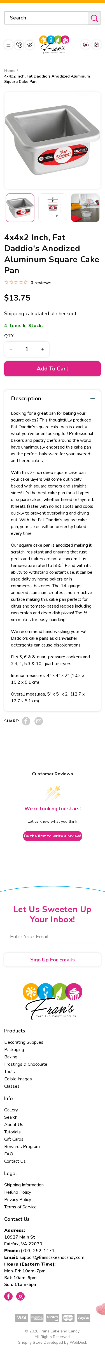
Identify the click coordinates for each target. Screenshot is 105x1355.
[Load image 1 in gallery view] (20, 207)
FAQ (8, 1154)
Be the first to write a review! (52, 836)
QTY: (9, 336)
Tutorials (12, 1132)
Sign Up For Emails (52, 959)
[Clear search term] (82, 18)
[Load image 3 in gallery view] (85, 207)
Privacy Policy (17, 1200)
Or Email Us (29, 45)
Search (10, 1117)
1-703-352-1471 (19, 45)
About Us (13, 1125)
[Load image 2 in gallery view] (52, 207)
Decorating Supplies (23, 1042)
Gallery (11, 1110)
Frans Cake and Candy (59, 1331)
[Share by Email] (38, 724)
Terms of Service (20, 1207)
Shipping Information (24, 1185)
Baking (10, 1057)
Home (9, 70)
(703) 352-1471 (38, 1251)
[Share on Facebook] (26, 724)
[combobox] (52, 18)
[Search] (94, 18)
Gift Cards (14, 1139)
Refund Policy (17, 1192)
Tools (9, 1072)
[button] (8, 44)
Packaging (14, 1050)
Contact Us (15, 1161)
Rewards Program (22, 1147)
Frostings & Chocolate (25, 1064)
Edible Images (18, 1079)
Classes (12, 1086)
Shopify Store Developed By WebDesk (52, 1342)
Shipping (14, 313)
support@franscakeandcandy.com (52, 1257)
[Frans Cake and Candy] (54, 44)
